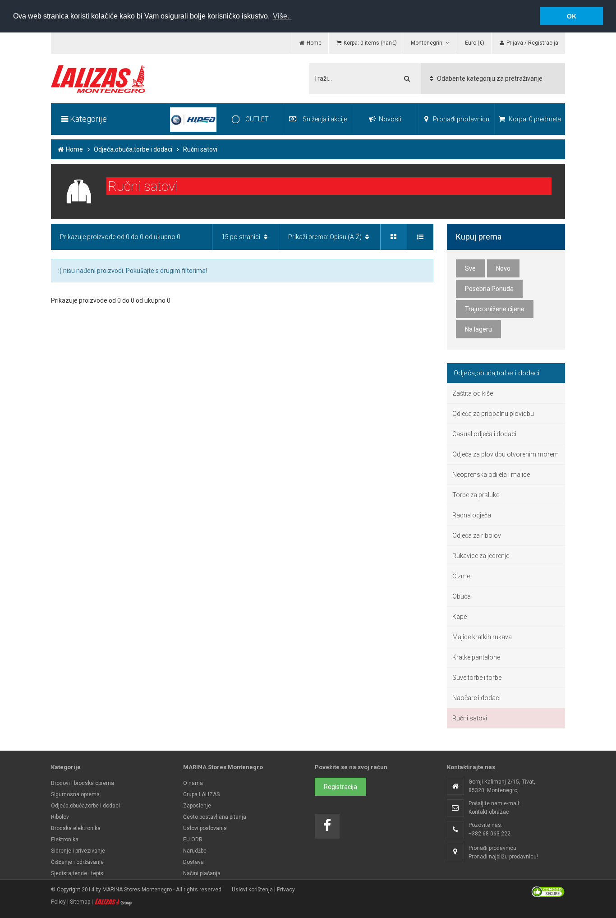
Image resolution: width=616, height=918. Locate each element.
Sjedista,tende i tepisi (78, 873)
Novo (503, 268)
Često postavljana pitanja (214, 817)
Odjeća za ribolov (476, 535)
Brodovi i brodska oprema (82, 783)
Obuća (461, 596)
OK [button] (571, 16)
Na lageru (478, 329)
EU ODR (192, 839)
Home (73, 149)
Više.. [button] (282, 16)
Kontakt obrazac (489, 812)
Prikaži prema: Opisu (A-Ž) (325, 236)
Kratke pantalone (476, 657)
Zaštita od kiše (472, 393)
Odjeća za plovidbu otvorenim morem (505, 454)
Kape (459, 616)
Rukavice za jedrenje (480, 555)
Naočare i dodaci (476, 697)
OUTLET (256, 119)
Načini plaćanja (202, 873)
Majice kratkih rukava (482, 637)
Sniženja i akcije (325, 119)
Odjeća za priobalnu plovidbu (493, 413)
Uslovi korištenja (252, 889)
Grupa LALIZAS (201, 794)
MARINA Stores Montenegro (137, 889)
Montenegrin (427, 43)
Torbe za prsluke (475, 494)
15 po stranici (241, 236)
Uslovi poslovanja (205, 828)
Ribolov (60, 817)
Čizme (461, 576)
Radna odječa (471, 515)
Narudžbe (195, 851)
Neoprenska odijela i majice (491, 474)
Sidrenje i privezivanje (78, 851)
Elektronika (64, 839)
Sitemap (80, 902)
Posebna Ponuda (489, 288)
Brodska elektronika (76, 828)
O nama (193, 783)
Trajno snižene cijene (494, 309)
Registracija (340, 786)
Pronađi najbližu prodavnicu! (503, 856)
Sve (470, 268)
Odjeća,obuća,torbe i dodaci (133, 149)
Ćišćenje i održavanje (77, 862)
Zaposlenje (197, 806)
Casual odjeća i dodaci (484, 434)
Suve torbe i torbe (476, 677)
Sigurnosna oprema (75, 794)
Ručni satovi (469, 718)
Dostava (193, 862)
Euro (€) (474, 43)
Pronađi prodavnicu (460, 119)
